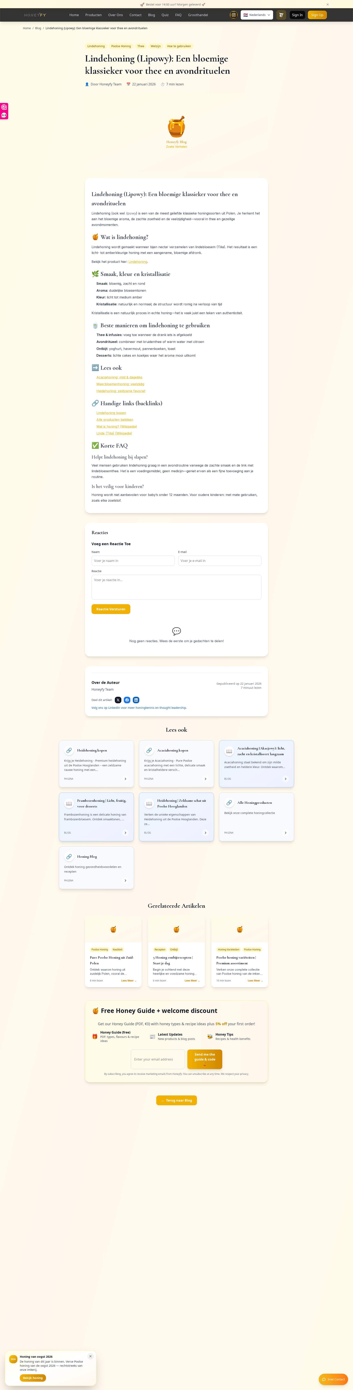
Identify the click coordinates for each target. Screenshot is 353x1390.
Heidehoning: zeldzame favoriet (120, 391)
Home (27, 28)
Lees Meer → (129, 980)
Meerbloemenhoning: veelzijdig (120, 384)
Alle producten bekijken (114, 420)
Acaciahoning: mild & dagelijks (119, 377)
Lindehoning (137, 262)
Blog (38, 28)
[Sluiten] (90, 1356)
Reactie (97, 571)
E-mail (182, 552)
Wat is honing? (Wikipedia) (116, 426)
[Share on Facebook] (127, 700)
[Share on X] (118, 700)
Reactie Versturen (110, 609)
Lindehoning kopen (111, 413)
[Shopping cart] (281, 15)
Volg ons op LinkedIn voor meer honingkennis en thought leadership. (139, 708)
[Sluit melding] (327, 4)
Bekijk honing (33, 1378)
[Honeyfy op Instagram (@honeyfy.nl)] (233, 15)
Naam (96, 552)
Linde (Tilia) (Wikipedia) (114, 433)
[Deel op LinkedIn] (136, 700)
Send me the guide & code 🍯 (204, 1059)
